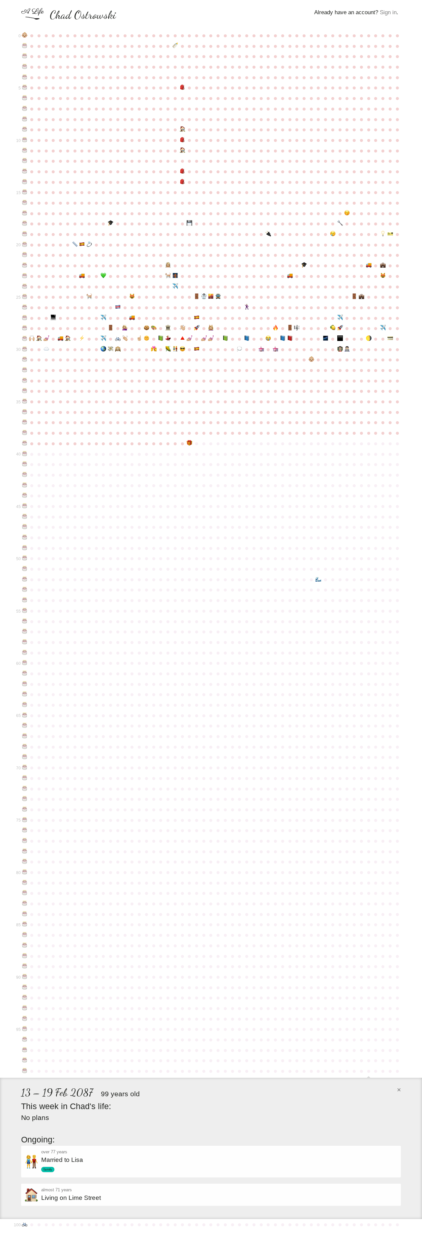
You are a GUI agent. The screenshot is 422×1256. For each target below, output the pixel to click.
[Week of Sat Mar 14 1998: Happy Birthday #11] (24, 150)
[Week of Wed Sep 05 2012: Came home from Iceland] (203, 296)
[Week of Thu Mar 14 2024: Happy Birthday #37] (24, 422)
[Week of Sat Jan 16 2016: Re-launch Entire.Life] (340, 328)
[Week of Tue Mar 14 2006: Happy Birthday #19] (24, 234)
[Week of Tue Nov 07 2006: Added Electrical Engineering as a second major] (268, 234)
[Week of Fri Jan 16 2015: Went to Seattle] (340, 318)
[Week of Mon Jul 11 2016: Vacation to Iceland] (146, 338)
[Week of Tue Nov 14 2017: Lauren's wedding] (275, 349)
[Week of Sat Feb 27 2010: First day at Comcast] (383, 265)
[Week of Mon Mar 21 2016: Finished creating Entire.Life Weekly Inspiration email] (32, 338)
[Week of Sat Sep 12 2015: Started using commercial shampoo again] (211, 328)
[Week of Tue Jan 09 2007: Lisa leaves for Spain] (333, 234)
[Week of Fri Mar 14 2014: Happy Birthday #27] (24, 318)
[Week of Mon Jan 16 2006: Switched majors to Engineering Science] (340, 223)
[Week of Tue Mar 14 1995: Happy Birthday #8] (24, 119)
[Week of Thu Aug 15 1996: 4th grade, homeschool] (182, 129)
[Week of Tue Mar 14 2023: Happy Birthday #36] (24, 412)
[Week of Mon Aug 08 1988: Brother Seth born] (175, 46)
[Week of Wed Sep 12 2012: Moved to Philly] (211, 296)
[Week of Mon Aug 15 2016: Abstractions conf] (182, 338)
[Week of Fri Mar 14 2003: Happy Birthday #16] (24, 202)
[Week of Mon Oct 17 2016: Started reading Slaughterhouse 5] (247, 338)
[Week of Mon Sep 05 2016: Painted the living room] (203, 338)
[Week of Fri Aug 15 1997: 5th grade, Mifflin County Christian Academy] (182, 140)
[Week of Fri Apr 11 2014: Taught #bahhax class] (53, 318)
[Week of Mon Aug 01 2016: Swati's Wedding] (168, 338)
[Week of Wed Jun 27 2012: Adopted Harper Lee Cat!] (132, 296)
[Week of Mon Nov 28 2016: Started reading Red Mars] (289, 338)
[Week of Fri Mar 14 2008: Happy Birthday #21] (24, 255)
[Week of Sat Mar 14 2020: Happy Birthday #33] (24, 380)
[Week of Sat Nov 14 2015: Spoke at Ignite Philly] (275, 328)
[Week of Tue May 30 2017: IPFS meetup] (103, 349)
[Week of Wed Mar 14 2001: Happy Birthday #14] (24, 182)
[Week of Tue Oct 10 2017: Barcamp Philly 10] (239, 349)
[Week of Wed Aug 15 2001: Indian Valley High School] (182, 182)
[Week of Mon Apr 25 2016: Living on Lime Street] (67, 338)
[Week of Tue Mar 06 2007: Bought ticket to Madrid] (390, 234)
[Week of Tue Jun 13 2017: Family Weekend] (118, 349)
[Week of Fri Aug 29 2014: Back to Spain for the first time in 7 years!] (196, 318)
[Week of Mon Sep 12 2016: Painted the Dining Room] (211, 338)
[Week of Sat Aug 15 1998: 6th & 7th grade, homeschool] (182, 150)
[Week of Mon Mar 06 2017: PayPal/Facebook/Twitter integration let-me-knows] (390, 338)
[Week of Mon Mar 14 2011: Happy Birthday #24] (24, 286)
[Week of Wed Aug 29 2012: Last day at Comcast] (196, 296)
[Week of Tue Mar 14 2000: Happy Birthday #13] (24, 171)
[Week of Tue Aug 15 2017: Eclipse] (182, 349)
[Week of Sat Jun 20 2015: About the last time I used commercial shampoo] (125, 328)
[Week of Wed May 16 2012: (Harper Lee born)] (89, 296)
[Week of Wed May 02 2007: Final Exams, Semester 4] (74, 244)
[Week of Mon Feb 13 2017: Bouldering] (368, 338)
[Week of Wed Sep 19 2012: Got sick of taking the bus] (218, 296)
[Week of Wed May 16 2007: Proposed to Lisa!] (89, 244)
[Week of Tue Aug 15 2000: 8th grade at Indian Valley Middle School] (182, 171)
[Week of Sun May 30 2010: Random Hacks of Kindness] (103, 276)
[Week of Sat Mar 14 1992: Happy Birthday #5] (24, 87)
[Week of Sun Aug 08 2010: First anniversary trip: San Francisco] (175, 276)
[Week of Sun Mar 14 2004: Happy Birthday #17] (24, 213)
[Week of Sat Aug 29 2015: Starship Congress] (196, 328)
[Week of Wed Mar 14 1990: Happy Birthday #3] (24, 66)
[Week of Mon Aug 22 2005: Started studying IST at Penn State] (189, 223)
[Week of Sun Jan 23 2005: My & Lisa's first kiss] (347, 213)
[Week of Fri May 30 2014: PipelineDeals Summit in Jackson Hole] (103, 318)
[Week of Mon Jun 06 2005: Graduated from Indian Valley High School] (110, 223)
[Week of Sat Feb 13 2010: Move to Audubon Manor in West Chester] (368, 265)
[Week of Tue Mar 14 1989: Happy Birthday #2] (24, 56)
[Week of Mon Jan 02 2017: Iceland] (325, 338)
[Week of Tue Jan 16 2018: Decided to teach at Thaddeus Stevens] (340, 349)
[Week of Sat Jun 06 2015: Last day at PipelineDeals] (110, 328)
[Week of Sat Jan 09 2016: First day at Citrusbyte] (333, 328)
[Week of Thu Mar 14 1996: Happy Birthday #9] (24, 129)
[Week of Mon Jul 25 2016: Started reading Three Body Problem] (161, 338)
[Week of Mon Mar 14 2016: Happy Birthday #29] (24, 338)
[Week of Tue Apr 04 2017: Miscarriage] (46, 349)
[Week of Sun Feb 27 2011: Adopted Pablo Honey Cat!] (383, 276)
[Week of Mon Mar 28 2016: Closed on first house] (39, 338)
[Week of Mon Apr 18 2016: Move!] (60, 338)
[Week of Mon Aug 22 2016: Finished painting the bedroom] (189, 338)
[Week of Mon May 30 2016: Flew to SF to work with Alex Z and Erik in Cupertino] (103, 338)
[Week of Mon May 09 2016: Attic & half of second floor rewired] (82, 338)
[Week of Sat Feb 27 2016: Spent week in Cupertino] (383, 328)
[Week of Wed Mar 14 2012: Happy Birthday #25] (24, 296)
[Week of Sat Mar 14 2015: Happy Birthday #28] (24, 328)
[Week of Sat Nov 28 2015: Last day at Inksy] (289, 328)
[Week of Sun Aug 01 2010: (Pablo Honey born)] (168, 276)
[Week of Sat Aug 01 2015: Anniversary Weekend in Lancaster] (168, 328)
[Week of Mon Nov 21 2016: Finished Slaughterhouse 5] (282, 338)
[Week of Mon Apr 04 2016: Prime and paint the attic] (46, 338)
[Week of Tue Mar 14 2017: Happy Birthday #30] (24, 349)
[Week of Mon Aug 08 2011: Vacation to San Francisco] (175, 286)
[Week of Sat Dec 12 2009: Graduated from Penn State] (304, 265)
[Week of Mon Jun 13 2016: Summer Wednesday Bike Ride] (118, 338)
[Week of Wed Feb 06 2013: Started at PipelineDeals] (361, 296)
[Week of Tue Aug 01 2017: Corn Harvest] (168, 349)
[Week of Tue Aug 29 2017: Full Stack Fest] (196, 349)
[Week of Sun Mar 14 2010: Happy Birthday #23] (24, 276)
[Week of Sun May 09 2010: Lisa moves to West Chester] (82, 276)
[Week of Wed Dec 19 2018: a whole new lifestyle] (311, 359)
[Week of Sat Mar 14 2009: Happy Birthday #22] (24, 265)
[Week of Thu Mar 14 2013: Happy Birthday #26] (24, 307)
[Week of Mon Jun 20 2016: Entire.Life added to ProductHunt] (125, 338)
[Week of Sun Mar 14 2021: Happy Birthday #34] (24, 391)
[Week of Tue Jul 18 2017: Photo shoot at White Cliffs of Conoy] (153, 349)
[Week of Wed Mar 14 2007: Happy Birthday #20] (24, 244)
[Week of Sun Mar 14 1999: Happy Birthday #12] (24, 160)
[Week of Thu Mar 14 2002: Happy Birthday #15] (24, 192)
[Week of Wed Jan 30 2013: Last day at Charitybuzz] (354, 296)
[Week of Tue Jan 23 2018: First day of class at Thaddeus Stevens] (347, 349)
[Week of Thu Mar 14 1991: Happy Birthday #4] (24, 77)
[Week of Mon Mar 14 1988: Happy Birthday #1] (24, 46)
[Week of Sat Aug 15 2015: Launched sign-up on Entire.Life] (182, 328)
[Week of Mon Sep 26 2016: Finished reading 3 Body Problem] (225, 338)
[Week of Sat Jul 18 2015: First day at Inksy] (153, 328)
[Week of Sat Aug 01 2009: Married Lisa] (168, 265)
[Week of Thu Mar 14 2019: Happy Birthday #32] (24, 370)
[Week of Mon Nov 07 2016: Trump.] (268, 338)
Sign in (388, 12)
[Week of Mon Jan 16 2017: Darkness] (340, 338)
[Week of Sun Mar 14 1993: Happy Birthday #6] (24, 98)
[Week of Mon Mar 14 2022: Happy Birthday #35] (24, 401)
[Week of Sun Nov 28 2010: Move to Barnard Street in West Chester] (289, 276)
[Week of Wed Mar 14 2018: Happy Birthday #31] (24, 359)
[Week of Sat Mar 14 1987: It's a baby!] (24, 35)
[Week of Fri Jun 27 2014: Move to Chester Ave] (132, 318)
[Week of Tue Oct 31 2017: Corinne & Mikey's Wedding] (261, 349)
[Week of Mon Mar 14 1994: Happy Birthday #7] (24, 108)
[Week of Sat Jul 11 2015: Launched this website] (146, 328)
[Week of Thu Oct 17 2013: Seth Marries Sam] (247, 307)
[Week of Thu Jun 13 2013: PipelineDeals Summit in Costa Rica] (118, 307)
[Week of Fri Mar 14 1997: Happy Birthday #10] (24, 140)
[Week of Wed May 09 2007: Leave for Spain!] (82, 244)
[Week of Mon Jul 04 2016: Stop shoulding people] (139, 338)
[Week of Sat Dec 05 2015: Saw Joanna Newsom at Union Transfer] (297, 328)
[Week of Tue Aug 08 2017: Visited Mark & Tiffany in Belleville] (175, 349)
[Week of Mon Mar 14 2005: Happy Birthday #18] (24, 223)
